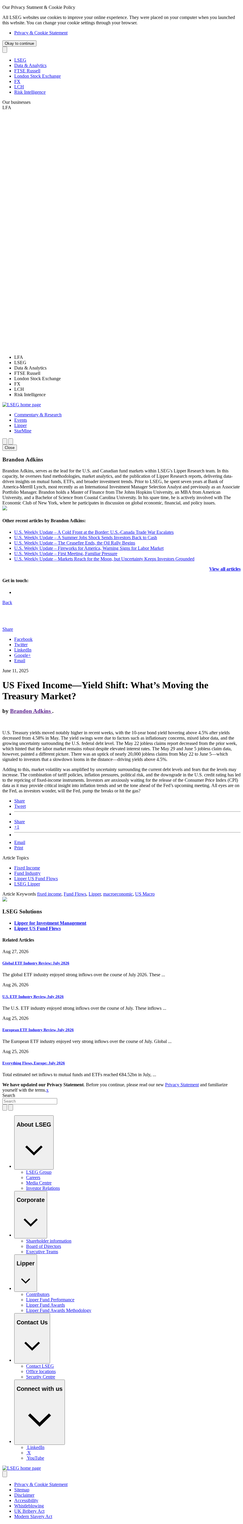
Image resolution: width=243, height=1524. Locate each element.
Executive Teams (42, 1251)
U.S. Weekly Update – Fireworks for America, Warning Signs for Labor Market (89, 548)
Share (19, 800)
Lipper (95, 893)
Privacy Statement (182, 1084)
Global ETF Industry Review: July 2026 (35, 963)
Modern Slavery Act (33, 1516)
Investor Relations (43, 1188)
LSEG (20, 60)
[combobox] (29, 1101)
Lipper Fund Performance (50, 1299)
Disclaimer (24, 1495)
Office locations (41, 1371)
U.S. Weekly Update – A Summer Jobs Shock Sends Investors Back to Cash (85, 537)
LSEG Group (39, 1172)
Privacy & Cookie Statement (41, 32)
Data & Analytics (30, 65)
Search (8, 1095)
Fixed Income (27, 867)
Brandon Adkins (31, 711)
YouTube (35, 1458)
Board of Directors (43, 1246)
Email (19, 660)
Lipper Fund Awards (45, 1305)
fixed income (49, 893)
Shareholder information (48, 1240)
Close (10, 447)
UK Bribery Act (29, 1511)
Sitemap (21, 1489)
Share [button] (7, 629)
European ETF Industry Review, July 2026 (38, 1030)
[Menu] (10, 441)
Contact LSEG (40, 1366)
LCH (19, 86)
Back (7, 602)
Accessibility (26, 1500)
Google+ (22, 655)
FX (17, 81)
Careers (33, 1177)
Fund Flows (75, 893)
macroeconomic (118, 893)
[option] (127, 357)
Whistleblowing (29, 1505)
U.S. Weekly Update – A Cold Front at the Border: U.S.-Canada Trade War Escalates (94, 532)
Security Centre (40, 1376)
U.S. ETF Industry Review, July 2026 (33, 996)
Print (18, 847)
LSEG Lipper (27, 883)
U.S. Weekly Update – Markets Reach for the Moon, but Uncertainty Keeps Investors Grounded (104, 558)
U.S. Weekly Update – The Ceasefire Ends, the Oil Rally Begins (74, 542)
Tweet (20, 806)
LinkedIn (22, 649)
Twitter (21, 644)
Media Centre (39, 1182)
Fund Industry (27, 873)
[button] (38, 414)
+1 (16, 826)
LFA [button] (6, 107)
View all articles (225, 568)
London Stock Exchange (37, 76)
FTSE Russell (27, 70)
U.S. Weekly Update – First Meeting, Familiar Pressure (65, 553)
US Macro (145, 893)
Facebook (23, 639)
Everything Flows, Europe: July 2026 (33, 1063)
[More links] (4, 1474)
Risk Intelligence (30, 92)
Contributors (37, 1294)
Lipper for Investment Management (50, 923)
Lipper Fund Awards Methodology (58, 1310)
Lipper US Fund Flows (36, 878)
